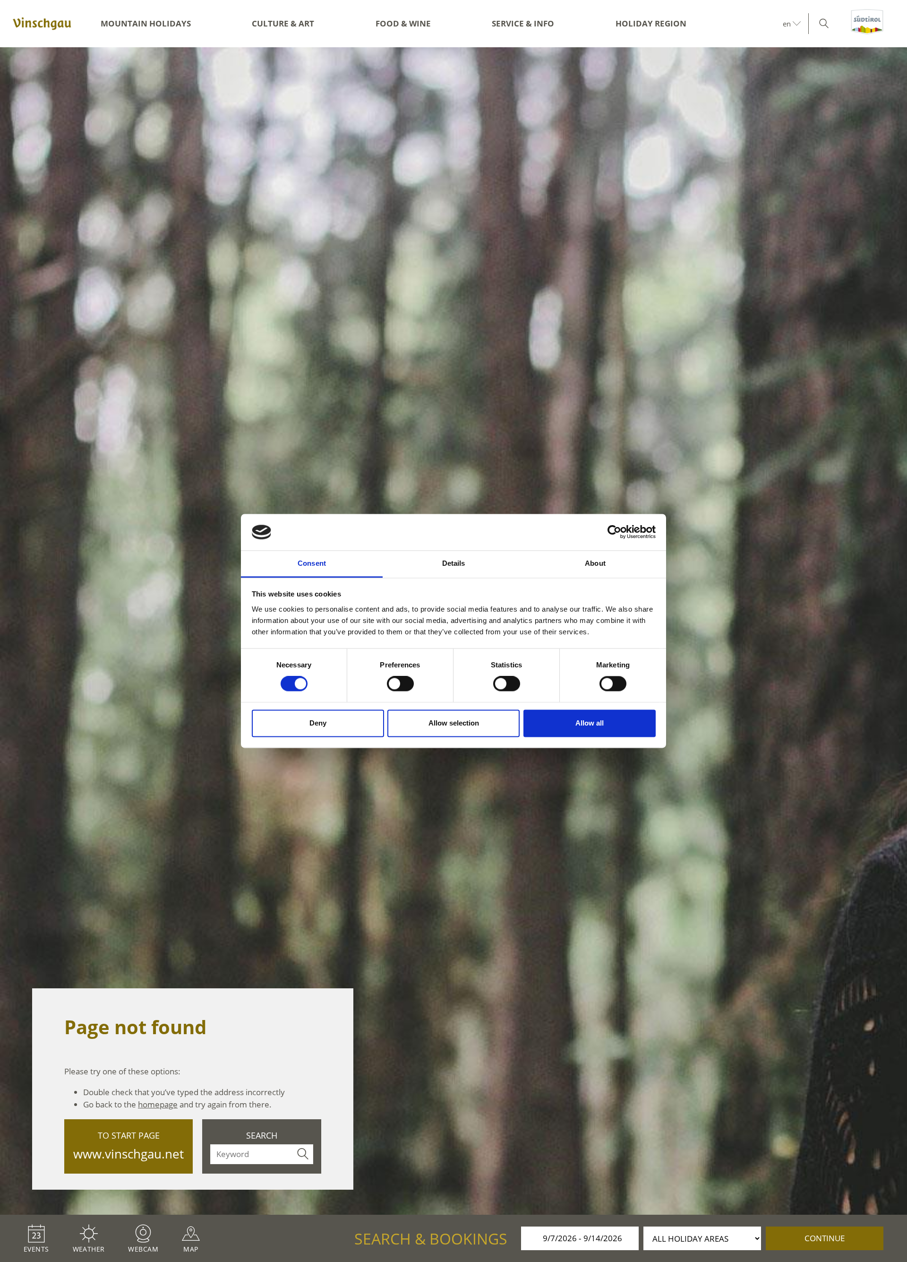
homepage (158, 1104)
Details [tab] (453, 563)
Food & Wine (403, 23)
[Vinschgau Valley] (42, 23)
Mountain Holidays (146, 23)
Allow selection (453, 723)
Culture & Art (283, 23)
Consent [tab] (312, 563)
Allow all (589, 723)
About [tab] (595, 563)
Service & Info (523, 23)
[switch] (400, 684)
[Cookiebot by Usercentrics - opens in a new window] (614, 532)
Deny (317, 723)
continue (824, 1238)
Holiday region (651, 23)
